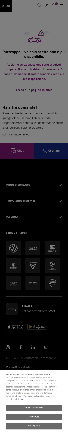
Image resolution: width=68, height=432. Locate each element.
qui (22, 399)
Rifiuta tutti (34, 417)
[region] (34, 401)
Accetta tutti (34, 426)
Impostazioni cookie (34, 408)
